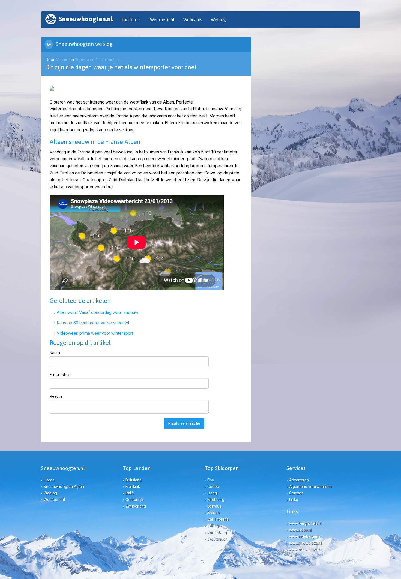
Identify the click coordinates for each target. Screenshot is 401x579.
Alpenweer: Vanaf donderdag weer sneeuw (97, 312)
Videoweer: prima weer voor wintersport (95, 333)
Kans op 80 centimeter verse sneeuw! (93, 322)
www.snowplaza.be (306, 549)
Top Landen (137, 468)
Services (296, 468)
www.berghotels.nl (305, 523)
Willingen (215, 526)
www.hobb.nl (300, 530)
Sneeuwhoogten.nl (86, 19)
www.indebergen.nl (305, 536)
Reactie (56, 396)
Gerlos (213, 486)
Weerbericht (162, 19)
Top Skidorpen (222, 468)
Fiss (210, 480)
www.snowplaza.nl (305, 543)
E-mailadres (60, 374)
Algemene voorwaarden (310, 486)
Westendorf (217, 539)
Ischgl (212, 493)
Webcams (192, 19)
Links (293, 499)
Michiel (63, 59)
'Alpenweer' (86, 59)
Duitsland (133, 480)
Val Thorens (218, 519)
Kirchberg (215, 499)
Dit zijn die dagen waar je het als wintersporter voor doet (121, 67)
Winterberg (217, 532)
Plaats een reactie (184, 423)
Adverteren (299, 480)
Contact (296, 493)
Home (49, 480)
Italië (129, 493)
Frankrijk (132, 486)
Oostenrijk (134, 499)
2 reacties (111, 59)
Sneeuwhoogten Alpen (64, 486)
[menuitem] (79, 19)
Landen (129, 19)
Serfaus (214, 506)
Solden (213, 513)
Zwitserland (135, 506)
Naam (55, 353)
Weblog (218, 19)
